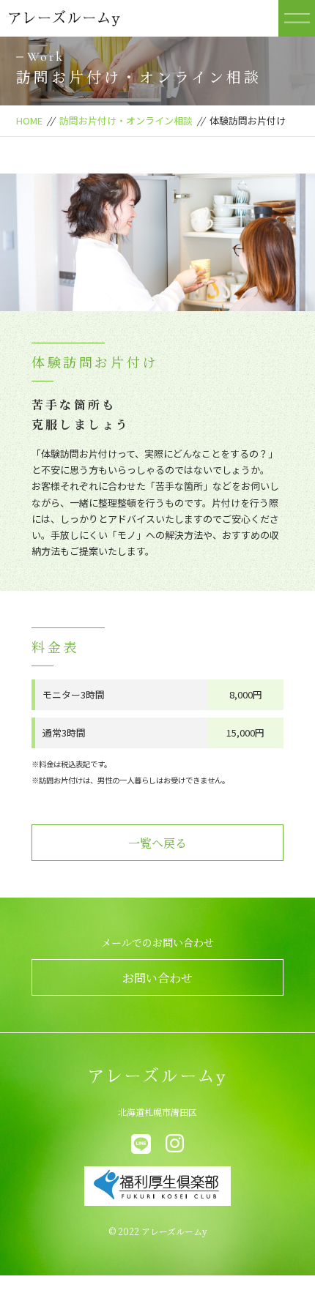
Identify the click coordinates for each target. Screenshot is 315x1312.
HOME (29, 120)
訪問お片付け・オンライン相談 (126, 120)
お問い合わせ (157, 977)
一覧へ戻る (157, 843)
